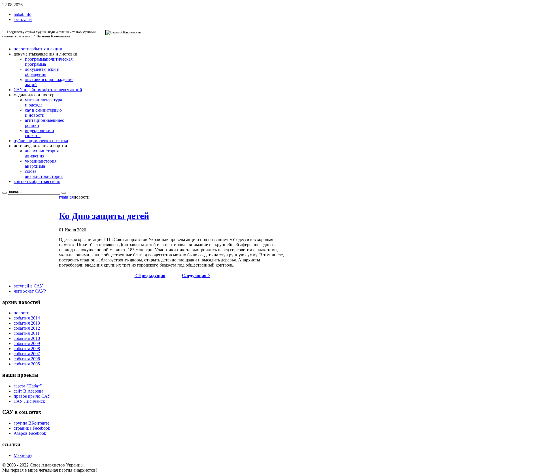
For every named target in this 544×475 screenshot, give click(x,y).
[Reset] (63, 193)
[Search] (4, 193)
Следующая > (196, 275)
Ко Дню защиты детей (104, 216)
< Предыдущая (150, 275)
